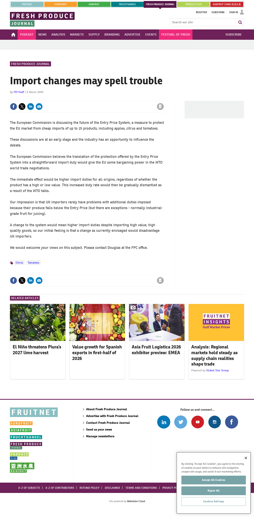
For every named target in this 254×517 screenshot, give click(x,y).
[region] (213, 483)
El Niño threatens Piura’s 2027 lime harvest (37, 350)
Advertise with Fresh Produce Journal (112, 416)
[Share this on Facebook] (13, 106)
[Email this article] (39, 106)
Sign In (233, 12)
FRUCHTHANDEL (127, 4)
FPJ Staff (19, 92)
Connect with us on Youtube (197, 421)
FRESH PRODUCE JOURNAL (160, 4)
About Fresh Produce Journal (106, 409)
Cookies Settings (213, 501)
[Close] (245, 458)
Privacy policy (172, 488)
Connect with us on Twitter (180, 421)
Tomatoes (33, 262)
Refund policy (89, 488)
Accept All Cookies (213, 480)
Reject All (214, 490)
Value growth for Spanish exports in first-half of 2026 (97, 352)
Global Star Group (217, 370)
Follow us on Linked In (163, 421)
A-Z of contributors (59, 488)
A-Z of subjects (29, 488)
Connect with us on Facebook (231, 421)
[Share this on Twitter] (22, 106)
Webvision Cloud (136, 501)
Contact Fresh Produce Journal (108, 423)
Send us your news (99, 429)
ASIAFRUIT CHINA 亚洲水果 (227, 4)
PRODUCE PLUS (193, 4)
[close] (164, 98)
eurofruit (61, 4)
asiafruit (94, 4)
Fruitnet (27, 4)
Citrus (19, 262)
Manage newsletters (100, 436)
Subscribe (218, 12)
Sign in (113, 98)
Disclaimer (112, 488)
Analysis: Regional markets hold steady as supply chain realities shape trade (214, 355)
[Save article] (160, 106)
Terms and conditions (141, 488)
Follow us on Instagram (214, 421)
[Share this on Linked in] (30, 106)
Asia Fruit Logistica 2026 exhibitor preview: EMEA (156, 350)
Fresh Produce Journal (30, 64)
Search (240, 22)
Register (201, 12)
